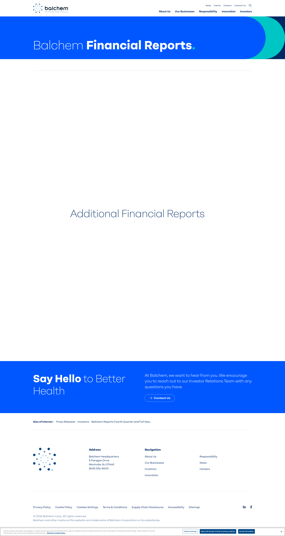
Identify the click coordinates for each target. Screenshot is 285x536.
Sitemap (194, 507)
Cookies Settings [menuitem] (87, 507)
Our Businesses (184, 11)
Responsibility (208, 11)
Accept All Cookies (246, 531)
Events (217, 5)
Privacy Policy (42, 507)
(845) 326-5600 (99, 468)
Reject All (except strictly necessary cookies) (218, 531)
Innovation (228, 11)
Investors (246, 11)
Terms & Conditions (115, 507)
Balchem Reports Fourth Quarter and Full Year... (121, 421)
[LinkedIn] (244, 507)
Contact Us (240, 5)
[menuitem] (165, 11)
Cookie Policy (63, 507)
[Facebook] (251, 507)
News (208, 5)
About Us (164, 11)
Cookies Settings (190, 531)
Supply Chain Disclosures (148, 507)
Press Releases (65, 421)
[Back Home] (51, 8)
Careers (227, 5)
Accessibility (176, 507)
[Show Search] (250, 5)
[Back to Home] (44, 459)
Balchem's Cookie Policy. (56, 533)
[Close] (281, 531)
